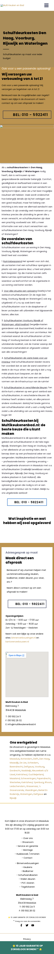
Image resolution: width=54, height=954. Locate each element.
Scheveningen (28, 778)
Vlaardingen (31, 790)
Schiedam (33, 762)
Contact (28, 857)
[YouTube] (32, 925)
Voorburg (39, 766)
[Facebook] (21, 925)
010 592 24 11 (28, 906)
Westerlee (15, 782)
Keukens (28, 867)
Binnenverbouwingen (28, 863)
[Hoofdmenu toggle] (46, 5)
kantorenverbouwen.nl (17, 641)
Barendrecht (16, 766)
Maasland (15, 778)
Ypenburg (39, 782)
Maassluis (15, 758)
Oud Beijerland (36, 774)
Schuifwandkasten (28, 875)
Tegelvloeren (28, 886)
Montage (28, 849)
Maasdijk (14, 762)
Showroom (28, 842)
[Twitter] (27, 925)
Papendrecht (44, 778)
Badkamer (28, 871)
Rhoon (48, 782)
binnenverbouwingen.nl (23, 637)
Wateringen (26, 794)
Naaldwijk (26, 770)
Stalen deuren (28, 878)
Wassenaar (32, 786)
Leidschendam (17, 786)
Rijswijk (13, 798)
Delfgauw (29, 766)
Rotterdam (26, 758)
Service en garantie (28, 846)
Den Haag (44, 758)
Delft (35, 758)
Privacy (27, 939)
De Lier (23, 762)
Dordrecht (15, 770)
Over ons (28, 838)
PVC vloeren (28, 882)
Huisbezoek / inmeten (27, 853)
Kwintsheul (21, 774)
